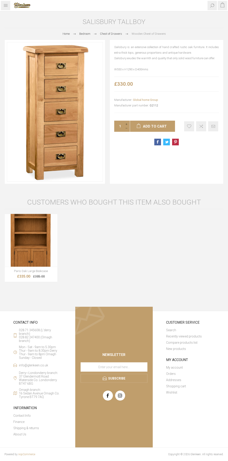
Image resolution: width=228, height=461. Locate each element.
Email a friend (213, 126)
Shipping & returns (26, 428)
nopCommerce (26, 454)
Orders (171, 374)
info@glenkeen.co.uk (33, 365)
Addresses (173, 380)
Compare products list (181, 342)
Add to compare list (201, 126)
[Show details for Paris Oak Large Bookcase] (31, 240)
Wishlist (171, 392)
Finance (18, 422)
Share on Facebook (157, 142)
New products (176, 349)
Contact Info (22, 415)
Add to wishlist (189, 126)
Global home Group (145, 100)
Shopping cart (176, 386)
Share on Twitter (166, 142)
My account (174, 367)
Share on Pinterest (175, 142)
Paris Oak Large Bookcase (31, 271)
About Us (19, 434)
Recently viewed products (184, 336)
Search (171, 330)
